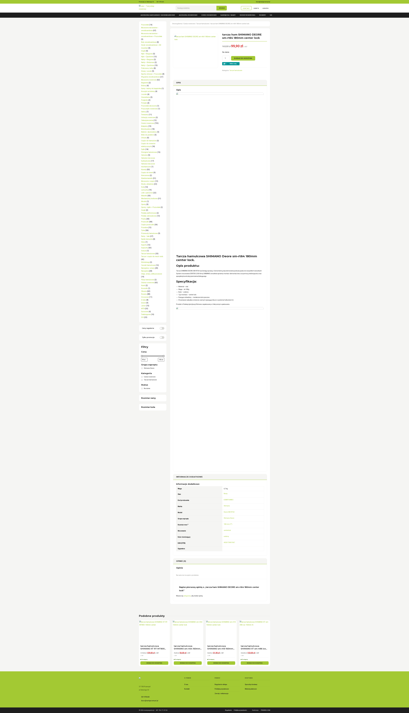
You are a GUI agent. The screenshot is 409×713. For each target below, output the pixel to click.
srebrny (226, 536)
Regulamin (228, 710)
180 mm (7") (228, 524)
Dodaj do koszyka (243, 58)
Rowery (262, 15)
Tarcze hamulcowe (202, 24)
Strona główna (177, 24)
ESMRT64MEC (228, 500)
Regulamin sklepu (221, 684)
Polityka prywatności (222, 689)
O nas (186, 684)
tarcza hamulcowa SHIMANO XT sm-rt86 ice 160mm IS (253, 647)
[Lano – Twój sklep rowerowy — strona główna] (150, 8)
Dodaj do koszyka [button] (154, 663)
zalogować (187, 596)
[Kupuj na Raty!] (244, 63)
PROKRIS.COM (265, 710)
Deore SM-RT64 (229, 512)
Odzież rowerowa (247, 15)
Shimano (227, 506)
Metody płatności (251, 689)
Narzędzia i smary (228, 15)
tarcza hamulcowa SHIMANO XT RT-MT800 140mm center (152, 647)
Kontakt (186, 689)
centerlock (227, 530)
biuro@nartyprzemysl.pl (263, 2)
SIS (271, 15)
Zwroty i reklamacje (221, 693)
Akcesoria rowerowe (188, 15)
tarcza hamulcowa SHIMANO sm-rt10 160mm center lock (220, 647)
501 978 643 (160, 2)
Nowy (226, 493)
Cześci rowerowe (209, 15)
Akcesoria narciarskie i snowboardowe (158, 15)
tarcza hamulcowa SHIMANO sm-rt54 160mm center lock (187, 647)
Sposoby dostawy (251, 684)
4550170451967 (229, 542)
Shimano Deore (229, 518)
